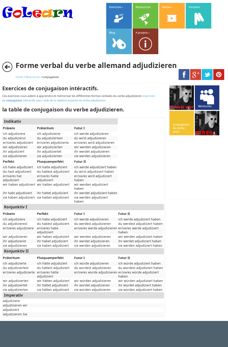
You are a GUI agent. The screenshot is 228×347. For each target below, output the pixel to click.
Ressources (33, 77)
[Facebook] (184, 79)
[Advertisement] (198, 168)
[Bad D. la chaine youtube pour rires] (181, 97)
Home (19, 77)
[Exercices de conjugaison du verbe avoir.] (181, 123)
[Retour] (7, 67)
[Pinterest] (218, 79)
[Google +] (195, 79)
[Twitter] (207, 79)
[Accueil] (37, 21)
